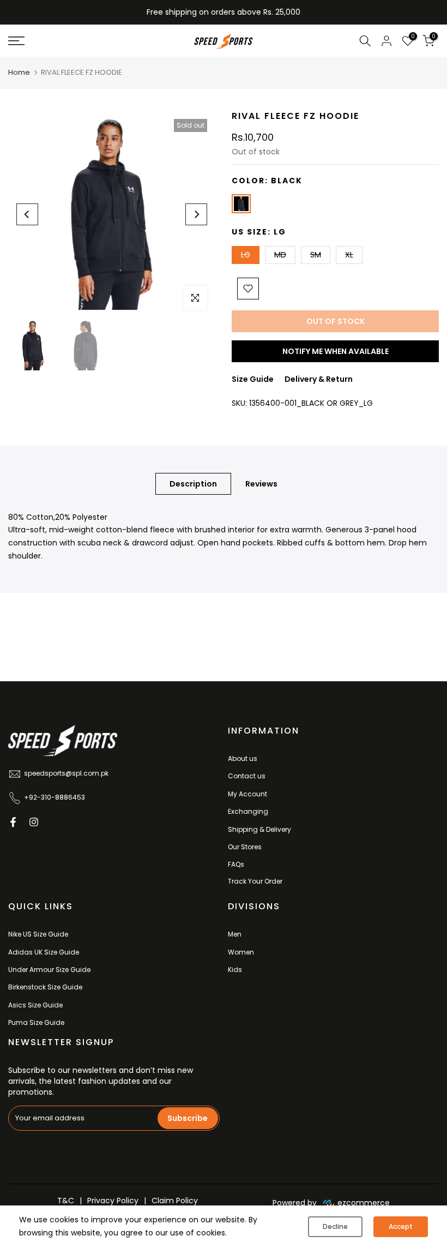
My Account (247, 794)
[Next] (196, 214)
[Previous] (27, 214)
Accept (401, 1226)
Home (19, 72)
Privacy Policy (112, 1200)
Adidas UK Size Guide (43, 952)
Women (241, 952)
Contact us (246, 776)
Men (234, 934)
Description (193, 483)
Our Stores (245, 846)
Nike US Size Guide (38, 934)
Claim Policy (175, 1200)
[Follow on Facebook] (13, 822)
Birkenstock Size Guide (45, 987)
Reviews (261, 483)
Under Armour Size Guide (49, 969)
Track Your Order (255, 881)
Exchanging (248, 811)
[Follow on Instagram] (34, 822)
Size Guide (253, 379)
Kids (235, 969)
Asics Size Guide (35, 1005)
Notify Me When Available (335, 351)
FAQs (236, 864)
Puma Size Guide (36, 1022)
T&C (65, 1200)
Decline (335, 1226)
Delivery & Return (319, 379)
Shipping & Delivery (259, 829)
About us (242, 758)
